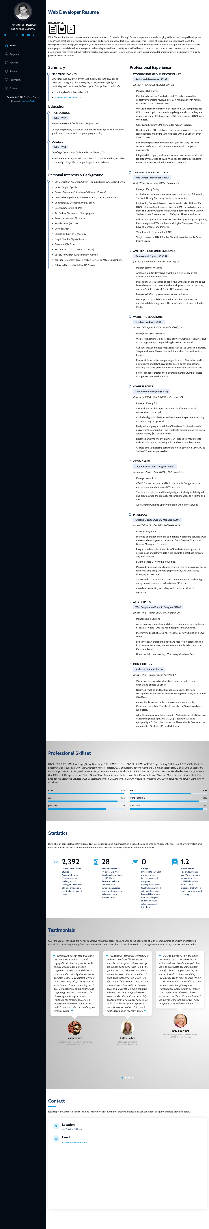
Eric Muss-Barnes (23, 25)
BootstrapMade (28, 101)
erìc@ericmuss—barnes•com (69, 97)
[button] (122, 1078)
